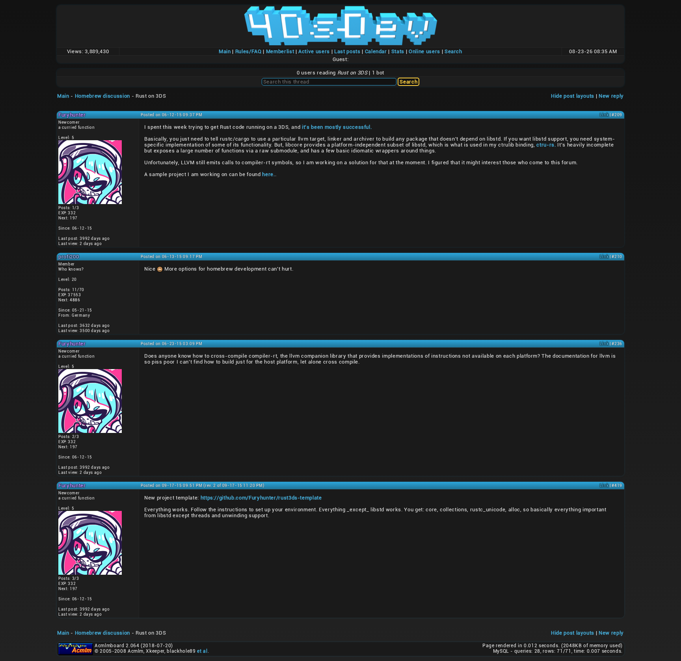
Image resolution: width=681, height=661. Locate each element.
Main (225, 51)
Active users (314, 51)
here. (268, 174)
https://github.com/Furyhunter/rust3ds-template (261, 498)
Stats (397, 51)
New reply (611, 96)
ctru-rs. (546, 145)
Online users (424, 51)
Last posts (347, 51)
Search (453, 51)
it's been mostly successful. (337, 127)
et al (202, 651)
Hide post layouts (572, 96)
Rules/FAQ (248, 51)
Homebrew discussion (102, 96)
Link (604, 114)
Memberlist (280, 51)
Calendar (376, 51)
